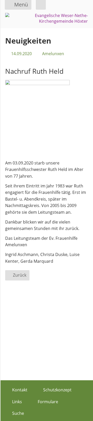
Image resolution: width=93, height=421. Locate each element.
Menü (21, 4)
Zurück (19, 275)
